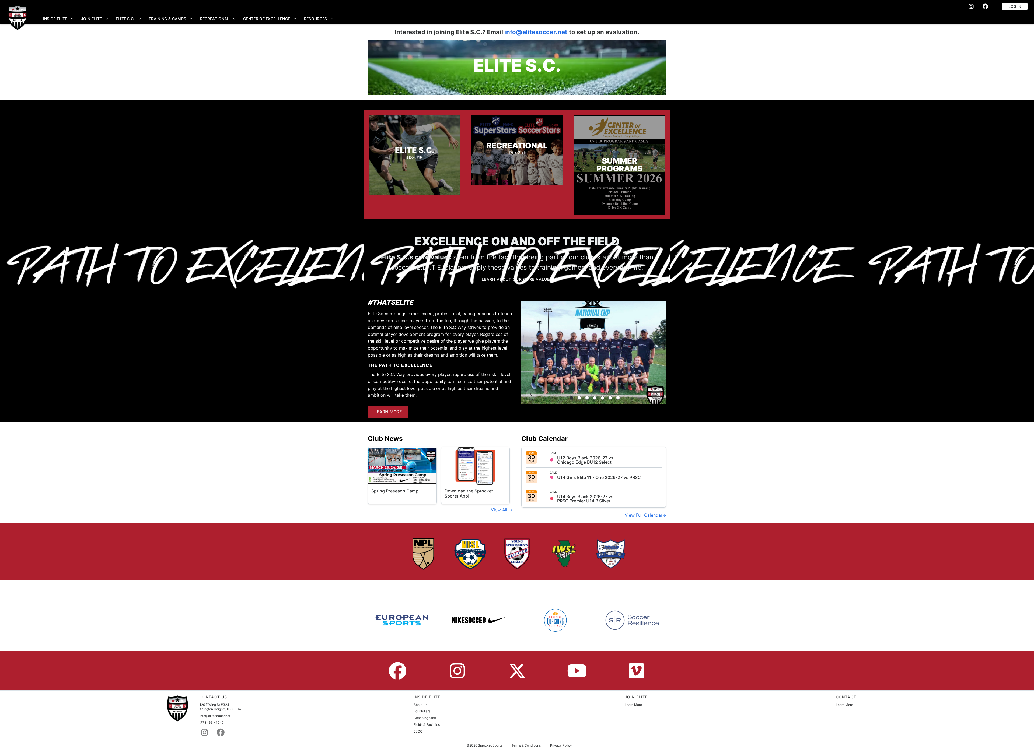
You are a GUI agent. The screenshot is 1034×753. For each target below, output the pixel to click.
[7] (618, 398)
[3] (587, 398)
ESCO (418, 731)
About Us (420, 705)
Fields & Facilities (427, 725)
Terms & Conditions (526, 745)
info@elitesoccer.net (535, 32)
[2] (579, 398)
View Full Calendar (643, 515)
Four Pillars (422, 711)
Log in (1014, 6)
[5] (603, 398)
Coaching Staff (425, 718)
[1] (571, 398)
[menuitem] (58, 18)
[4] (595, 398)
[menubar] (188, 18)
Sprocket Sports (490, 745)
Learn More (633, 705)
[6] (610, 398)
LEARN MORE (388, 411)
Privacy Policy (561, 745)
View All (500, 509)
